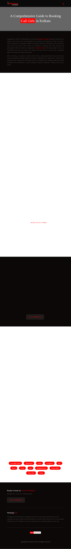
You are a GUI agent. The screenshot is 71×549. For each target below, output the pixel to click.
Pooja (35, 278)
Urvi (35, 286)
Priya (35, 310)
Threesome (28, 463)
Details (22, 162)
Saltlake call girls (41, 48)
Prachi (35, 167)
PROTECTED (37, 532)
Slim (30, 468)
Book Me (49, 162)
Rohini (35, 339)
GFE (59, 463)
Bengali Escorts (41, 468)
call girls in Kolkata (43, 39)
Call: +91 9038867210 (35, 317)
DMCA (31, 532)
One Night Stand (15, 463)
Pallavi (35, 213)
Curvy (22, 468)
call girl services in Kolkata (38, 222)
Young (41, 473)
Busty (13, 468)
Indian (39, 463)
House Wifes (55, 468)
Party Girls (31, 473)
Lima (35, 302)
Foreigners (49, 463)
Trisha (35, 270)
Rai (35, 294)
